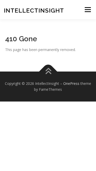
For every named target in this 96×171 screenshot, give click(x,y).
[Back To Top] (48, 71)
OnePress (71, 83)
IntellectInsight (34, 10)
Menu (87, 9)
